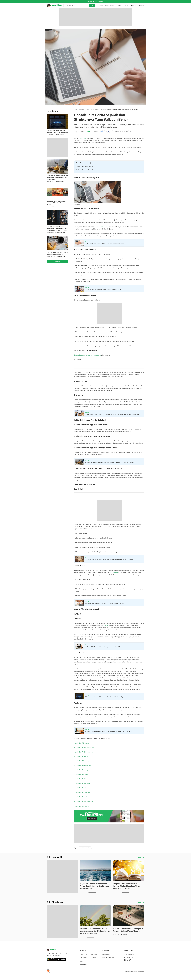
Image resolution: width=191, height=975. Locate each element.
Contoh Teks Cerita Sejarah (84, 196)
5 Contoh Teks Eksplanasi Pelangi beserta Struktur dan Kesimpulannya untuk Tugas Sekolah (95, 966)
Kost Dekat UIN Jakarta (81, 842)
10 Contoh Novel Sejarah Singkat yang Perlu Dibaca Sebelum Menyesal (56, 202)
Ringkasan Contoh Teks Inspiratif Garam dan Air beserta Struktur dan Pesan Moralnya (94, 921)
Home (75, 109)
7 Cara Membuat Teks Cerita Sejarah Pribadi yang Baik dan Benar (57, 253)
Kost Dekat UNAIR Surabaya (83, 837)
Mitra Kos (119, 3)
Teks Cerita (82, 138)
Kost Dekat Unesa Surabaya (83, 833)
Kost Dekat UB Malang (81, 797)
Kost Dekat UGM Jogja (81, 779)
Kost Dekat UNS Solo (81, 814)
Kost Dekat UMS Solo (81, 823)
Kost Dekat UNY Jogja (81, 810)
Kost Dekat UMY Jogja (81, 806)
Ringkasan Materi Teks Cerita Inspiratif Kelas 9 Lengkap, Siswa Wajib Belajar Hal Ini (126, 921)
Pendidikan (133, 3)
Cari (92, 2)
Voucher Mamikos (109, 3)
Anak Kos (126, 3)
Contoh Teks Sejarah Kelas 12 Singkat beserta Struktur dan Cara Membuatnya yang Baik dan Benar (57, 228)
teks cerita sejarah (102, 256)
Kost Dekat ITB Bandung (82, 819)
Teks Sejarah (104, 109)
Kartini (106, 661)
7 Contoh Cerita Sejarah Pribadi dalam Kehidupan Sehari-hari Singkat (57, 131)
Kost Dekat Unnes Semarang (83, 801)
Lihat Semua (57, 261)
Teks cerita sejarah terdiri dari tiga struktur (87, 385)
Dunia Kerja (141, 3)
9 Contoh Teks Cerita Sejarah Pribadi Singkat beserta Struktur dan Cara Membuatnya (57, 177)
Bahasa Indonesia (60, 134)
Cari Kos (101, 3)
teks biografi (114, 608)
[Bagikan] (102, 131)
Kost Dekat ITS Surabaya (82, 828)
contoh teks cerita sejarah (85, 883)
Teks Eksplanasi (90, 972)
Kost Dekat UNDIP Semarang (83, 788)
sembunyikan (86, 193)
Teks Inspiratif (92, 927)
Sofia (88, 132)
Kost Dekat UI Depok (81, 792)
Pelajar (87, 109)
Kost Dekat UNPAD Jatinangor (84, 783)
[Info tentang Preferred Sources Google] (130, 131)
